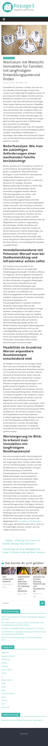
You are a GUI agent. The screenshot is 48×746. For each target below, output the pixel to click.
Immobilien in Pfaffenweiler (29, 521)
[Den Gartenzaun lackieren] (8, 568)
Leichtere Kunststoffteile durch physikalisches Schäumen (22, 628)
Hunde (3, 673)
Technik (4, 700)
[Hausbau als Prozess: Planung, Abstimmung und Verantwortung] (39, 568)
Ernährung (5, 659)
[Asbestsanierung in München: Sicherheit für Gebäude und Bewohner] (24, 568)
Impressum (24, 734)
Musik (3, 687)
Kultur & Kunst (7, 680)
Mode (3, 683)
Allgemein (5, 653)
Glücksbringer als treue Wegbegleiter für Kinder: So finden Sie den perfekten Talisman (24, 552)
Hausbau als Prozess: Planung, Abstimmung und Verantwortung (39, 583)
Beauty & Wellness (8, 656)
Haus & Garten (9, 58)
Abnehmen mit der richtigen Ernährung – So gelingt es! (22, 720)
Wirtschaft (5, 707)
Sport (3, 697)
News (3, 690)
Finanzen (4, 666)
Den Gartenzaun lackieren (8, 579)
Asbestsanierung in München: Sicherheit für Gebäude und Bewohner (24, 583)
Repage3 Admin (23, 83)
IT (2, 676)
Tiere (3, 704)
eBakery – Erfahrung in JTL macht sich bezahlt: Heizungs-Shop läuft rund (21, 542)
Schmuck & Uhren (8, 694)
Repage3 (24, 5)
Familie (4, 663)
